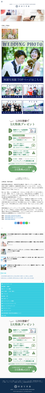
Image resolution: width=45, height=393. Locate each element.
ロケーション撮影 (7, 289)
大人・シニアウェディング (9, 306)
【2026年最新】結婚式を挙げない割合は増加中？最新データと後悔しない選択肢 (25, 234)
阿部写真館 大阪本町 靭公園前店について (12, 313)
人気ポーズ (5, 298)
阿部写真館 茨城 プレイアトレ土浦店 (14, 217)
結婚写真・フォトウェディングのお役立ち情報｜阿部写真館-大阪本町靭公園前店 (22, 389)
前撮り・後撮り (6, 286)
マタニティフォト (7, 308)
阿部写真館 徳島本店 (10, 219)
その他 (4, 315)
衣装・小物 (5, 296)
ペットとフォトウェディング (9, 303)
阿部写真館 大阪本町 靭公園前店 (13, 215)
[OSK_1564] (24, 223)
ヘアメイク (5, 293)
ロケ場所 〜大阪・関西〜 (9, 291)
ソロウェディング (7, 310)
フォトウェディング (7, 284)
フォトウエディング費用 (8, 301)
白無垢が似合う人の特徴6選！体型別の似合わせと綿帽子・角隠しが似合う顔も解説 (17, 278)
